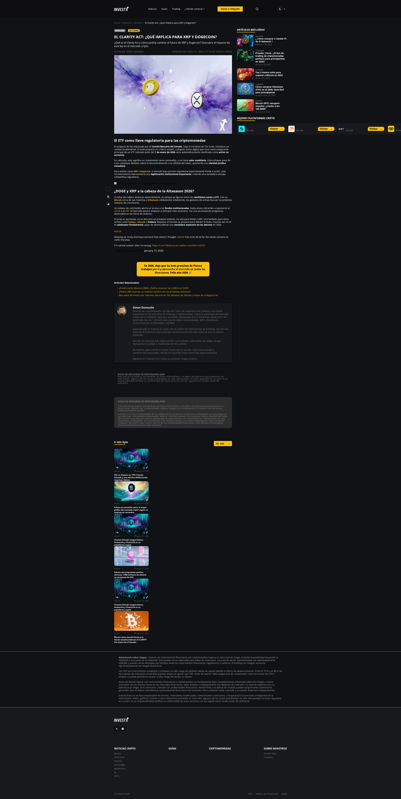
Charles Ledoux (224, 51)
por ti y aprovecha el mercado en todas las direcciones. (173, 269)
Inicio (117, 22)
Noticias (152, 8)
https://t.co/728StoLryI (163, 245)
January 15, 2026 (154, 250)
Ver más (223, 443)
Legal (284, 793)
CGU (250, 793)
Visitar (276, 128)
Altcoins (138, 22)
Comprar (259, 84)
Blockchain (119, 768)
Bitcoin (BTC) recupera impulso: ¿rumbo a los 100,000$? (267, 106)
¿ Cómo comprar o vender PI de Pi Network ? (270, 40)
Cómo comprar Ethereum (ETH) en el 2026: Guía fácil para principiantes (269, 89)
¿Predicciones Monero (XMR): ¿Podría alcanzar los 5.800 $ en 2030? (154, 288)
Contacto (268, 757)
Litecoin (141, 221)
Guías (164, 8)
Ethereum (153, 199)
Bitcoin (118, 199)
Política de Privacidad (267, 793)
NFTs (116, 776)
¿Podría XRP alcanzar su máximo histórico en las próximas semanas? (155, 291)
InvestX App (270, 753)
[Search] (257, 9)
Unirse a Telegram (230, 8)
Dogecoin (145, 171)
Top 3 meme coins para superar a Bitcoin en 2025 (269, 74)
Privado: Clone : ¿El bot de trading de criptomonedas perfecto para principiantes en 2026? (270, 57)
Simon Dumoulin (135, 51)
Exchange (259, 51)
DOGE (117, 210)
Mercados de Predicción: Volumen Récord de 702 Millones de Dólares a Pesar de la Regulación (168, 295)
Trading (176, 8)
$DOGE (118, 231)
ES (262, 9)
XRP (136, 171)
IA (115, 772)
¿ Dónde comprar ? (194, 8)
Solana (131, 221)
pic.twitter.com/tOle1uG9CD (190, 245)
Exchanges (119, 764)
